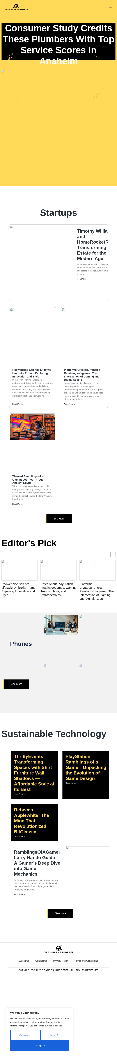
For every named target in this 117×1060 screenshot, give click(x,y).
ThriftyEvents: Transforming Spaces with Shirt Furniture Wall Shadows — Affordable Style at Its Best (34, 773)
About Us (24, 960)
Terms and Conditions (86, 960)
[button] (110, 8)
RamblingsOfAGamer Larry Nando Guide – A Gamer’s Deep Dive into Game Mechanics (37, 863)
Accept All (40, 1045)
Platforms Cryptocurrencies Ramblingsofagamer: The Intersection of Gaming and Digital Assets (82, 374)
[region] (39, 1031)
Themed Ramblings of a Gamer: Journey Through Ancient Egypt (28, 479)
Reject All (55, 1035)
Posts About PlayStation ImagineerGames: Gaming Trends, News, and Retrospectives (21, 589)
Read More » (82, 279)
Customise (25, 1035)
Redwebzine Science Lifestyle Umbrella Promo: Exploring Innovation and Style (31, 373)
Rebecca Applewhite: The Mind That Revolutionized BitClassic (31, 820)
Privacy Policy (60, 960)
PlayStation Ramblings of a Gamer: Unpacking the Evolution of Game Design (86, 767)
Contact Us (41, 960)
